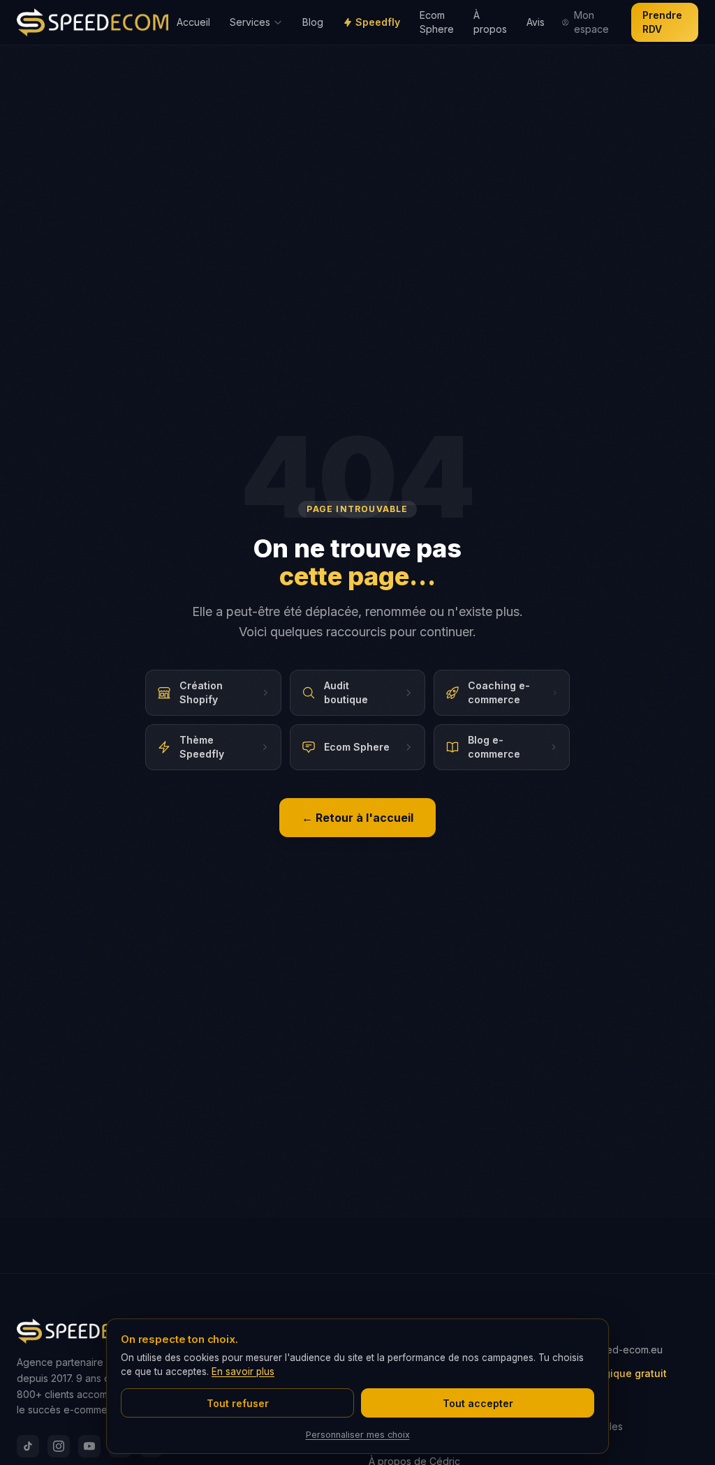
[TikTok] (28, 1446)
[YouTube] (89, 1446)
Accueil (193, 22)
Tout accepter (478, 1403)
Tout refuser (238, 1403)
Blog (312, 22)
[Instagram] (58, 1446)
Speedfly (377, 22)
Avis (535, 22)
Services (250, 22)
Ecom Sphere (437, 22)
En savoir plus (243, 1371)
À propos (490, 22)
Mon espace (591, 22)
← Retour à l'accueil (357, 818)
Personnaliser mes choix (358, 1434)
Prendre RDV (662, 22)
